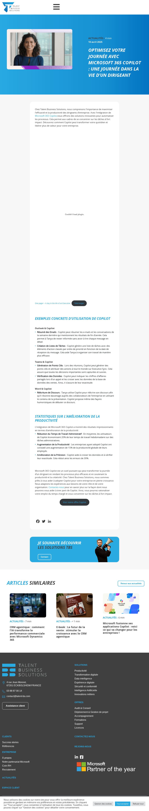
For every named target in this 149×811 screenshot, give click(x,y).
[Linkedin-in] (76, 757)
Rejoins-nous (82, 746)
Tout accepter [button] (123, 803)
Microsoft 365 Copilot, (46, 115)
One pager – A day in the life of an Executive (52, 303)
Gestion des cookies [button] (103, 803)
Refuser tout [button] (138, 803)
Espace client (10, 787)
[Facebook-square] (82, 757)
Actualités (9, 777)
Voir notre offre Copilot (74, 502)
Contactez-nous (56, 487)
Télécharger (79, 303)
